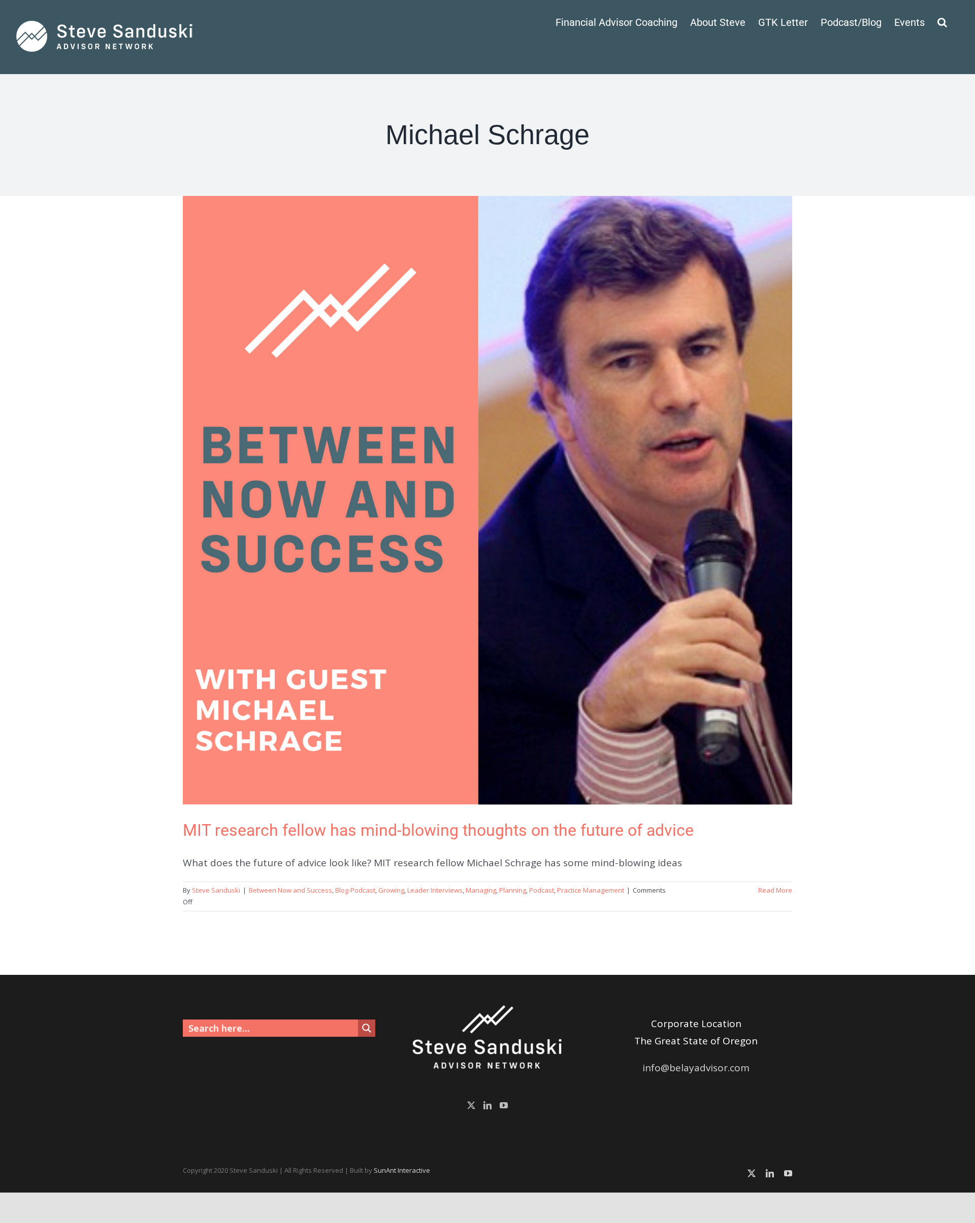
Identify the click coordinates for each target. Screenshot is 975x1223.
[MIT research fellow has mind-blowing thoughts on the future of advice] (487, 500)
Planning (512, 890)
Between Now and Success (290, 890)
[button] (942, 21)
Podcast (541, 890)
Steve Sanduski (216, 890)
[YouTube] (504, 1105)
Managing (481, 890)
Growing (391, 890)
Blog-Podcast (355, 890)
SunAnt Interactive (402, 1170)
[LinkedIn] (487, 1105)
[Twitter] (471, 1105)
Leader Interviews (435, 890)
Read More (775, 890)
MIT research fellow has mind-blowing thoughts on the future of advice (438, 830)
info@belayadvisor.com (696, 1067)
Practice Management (590, 890)
